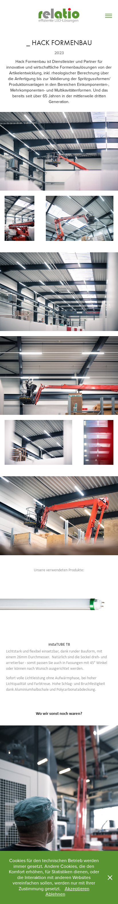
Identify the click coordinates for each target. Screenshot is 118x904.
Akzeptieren (77, 888)
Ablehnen (55, 894)
